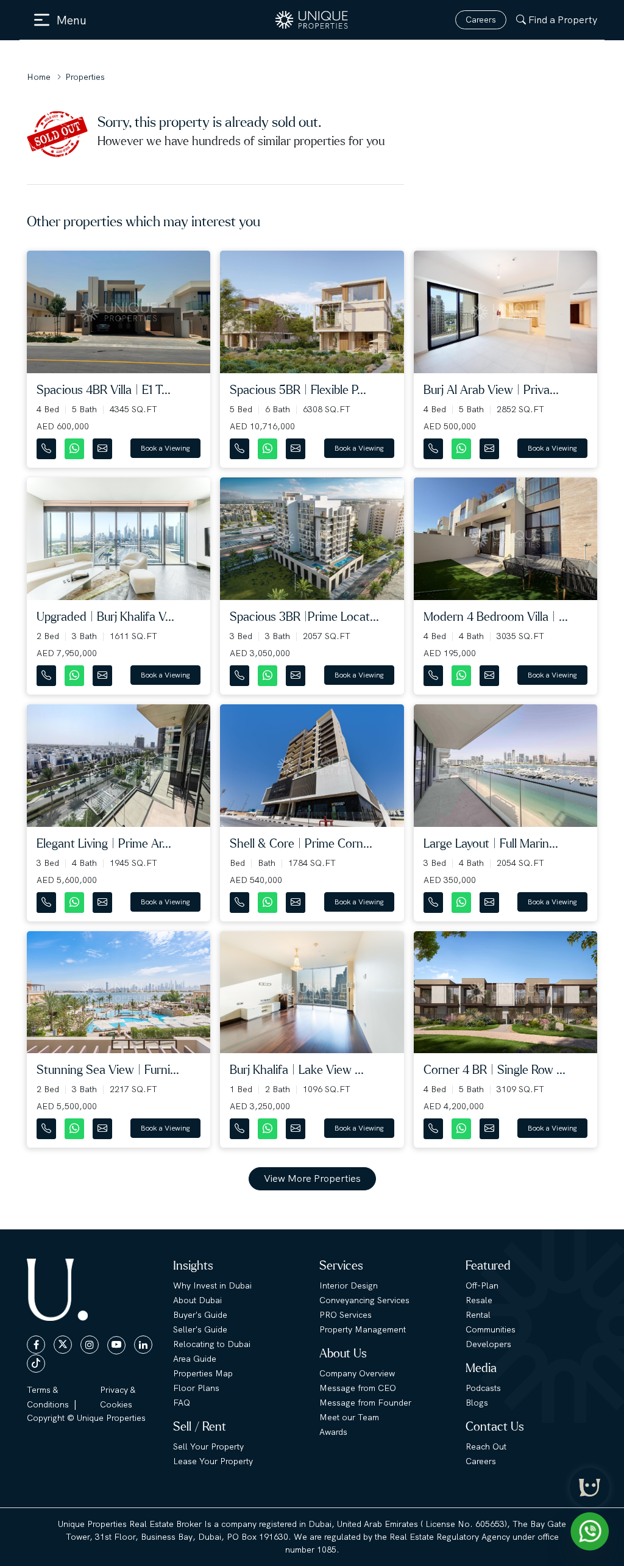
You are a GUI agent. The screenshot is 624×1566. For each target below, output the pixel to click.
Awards (333, 1431)
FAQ (181, 1402)
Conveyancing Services (364, 1300)
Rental (478, 1314)
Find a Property (562, 19)
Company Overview (357, 1373)
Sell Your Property (208, 1446)
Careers (481, 19)
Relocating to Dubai (211, 1344)
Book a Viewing (165, 448)
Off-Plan (482, 1285)
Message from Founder (365, 1402)
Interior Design (348, 1285)
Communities (491, 1329)
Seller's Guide (200, 1329)
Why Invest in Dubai (212, 1285)
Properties (85, 76)
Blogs (477, 1402)
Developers (488, 1344)
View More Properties (312, 1178)
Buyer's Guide (200, 1314)
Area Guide (194, 1358)
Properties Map (203, 1373)
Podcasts (483, 1387)
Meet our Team (349, 1417)
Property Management (362, 1329)
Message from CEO (357, 1387)
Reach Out (486, 1446)
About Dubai (197, 1300)
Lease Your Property (213, 1461)
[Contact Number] (47, 446)
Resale (479, 1300)
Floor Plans (196, 1387)
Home (39, 76)
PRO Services (345, 1314)
